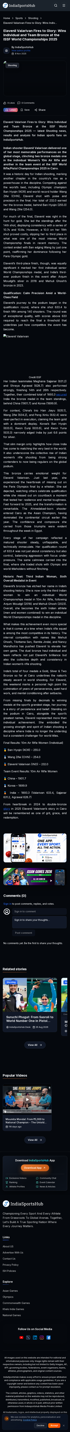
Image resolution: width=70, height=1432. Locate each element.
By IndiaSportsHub (22, 47)
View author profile (21, 50)
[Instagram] (42, 1337)
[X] (28, 1337)
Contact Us (9, 1258)
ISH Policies (9, 1270)
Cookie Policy (30, 1420)
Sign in (7, 903)
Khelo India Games (13, 1309)
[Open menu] (63, 5)
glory (6, 808)
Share (42, 109)
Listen (13, 110)
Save (27, 110)
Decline (40, 1425)
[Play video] (27, 1099)
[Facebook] (48, 1337)
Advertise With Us (13, 1252)
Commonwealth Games (16, 1303)
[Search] (55, 5)
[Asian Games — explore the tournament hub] (35, 876)
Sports (19, 18)
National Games (12, 1315)
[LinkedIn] (35, 1337)
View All (32, 1044)
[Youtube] (21, 1337)
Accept (54, 1425)
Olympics (8, 1296)
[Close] (64, 1426)
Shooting (33, 18)
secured (61, 394)
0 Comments (28, 103)
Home (6, 18)
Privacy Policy (11, 1264)
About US (8, 1246)
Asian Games (10, 1290)
